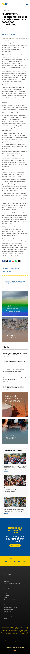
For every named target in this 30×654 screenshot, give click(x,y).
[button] (3, 261)
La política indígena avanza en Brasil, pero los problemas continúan (14, 370)
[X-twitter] (10, 561)
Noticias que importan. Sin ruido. (15, 530)
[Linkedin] (24, 561)
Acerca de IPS (7, 574)
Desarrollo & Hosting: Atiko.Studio (15, 647)
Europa (5, 613)
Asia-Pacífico (7, 611)
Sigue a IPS (7, 588)
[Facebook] (6, 561)
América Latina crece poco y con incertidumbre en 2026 (14, 510)
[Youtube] (19, 561)
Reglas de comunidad (9, 599)
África (5, 605)
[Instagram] (15, 561)
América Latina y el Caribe (10, 607)
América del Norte (8, 609)
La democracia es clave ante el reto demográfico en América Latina (15, 467)
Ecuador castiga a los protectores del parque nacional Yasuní (12, 489)
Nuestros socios (8, 576)
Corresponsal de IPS (8, 34)
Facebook (6, 595)
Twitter (6, 593)
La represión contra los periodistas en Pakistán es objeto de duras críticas (14, 386)
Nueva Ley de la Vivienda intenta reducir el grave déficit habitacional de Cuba (15, 354)
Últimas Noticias (15, 268)
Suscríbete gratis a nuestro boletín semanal (15, 538)
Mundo (5, 618)
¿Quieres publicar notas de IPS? (12, 583)
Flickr (5, 597)
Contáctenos (7, 579)
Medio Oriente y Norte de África (12, 616)
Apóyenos (6, 581)
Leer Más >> (6, 356)
